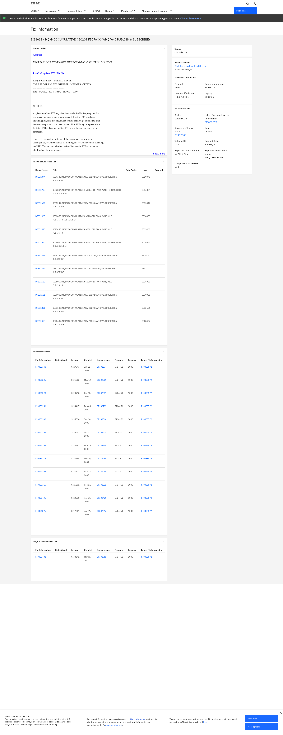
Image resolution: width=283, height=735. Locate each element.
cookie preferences (136, 719)
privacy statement (113, 725)
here (205, 722)
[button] (281, 713)
